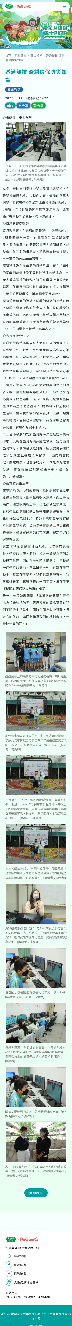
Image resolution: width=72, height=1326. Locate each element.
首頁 (8, 55)
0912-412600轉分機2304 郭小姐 (28, 1297)
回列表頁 (36, 1193)
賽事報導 (36, 55)
